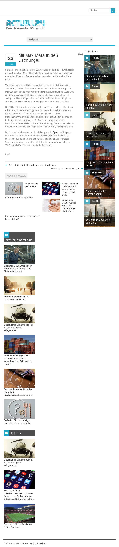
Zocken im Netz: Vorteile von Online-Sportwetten (18, 525)
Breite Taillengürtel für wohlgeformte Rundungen (32, 165)
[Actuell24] (26, 30)
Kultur (95, 115)
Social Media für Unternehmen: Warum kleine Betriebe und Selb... (70, 189)
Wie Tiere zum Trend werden (65, 168)
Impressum (27, 544)
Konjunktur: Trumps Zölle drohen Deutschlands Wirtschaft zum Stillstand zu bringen (18, 359)
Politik (95, 57)
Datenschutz (40, 544)
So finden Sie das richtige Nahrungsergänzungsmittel (17, 421)
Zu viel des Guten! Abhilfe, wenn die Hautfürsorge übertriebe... (69, 205)
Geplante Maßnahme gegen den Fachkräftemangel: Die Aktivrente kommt (18, 268)
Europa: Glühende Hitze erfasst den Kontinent (16, 298)
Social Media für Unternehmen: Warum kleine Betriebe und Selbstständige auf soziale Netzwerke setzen (19, 494)
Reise (95, 86)
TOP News (98, 172)
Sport (55, 132)
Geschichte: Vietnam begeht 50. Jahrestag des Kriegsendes (18, 327)
